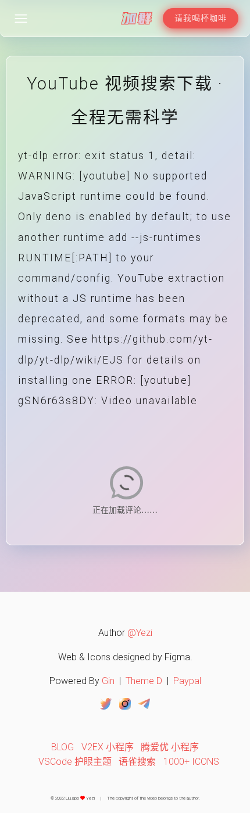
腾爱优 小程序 (170, 747)
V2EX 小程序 (107, 747)
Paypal (187, 680)
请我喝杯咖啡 (200, 18)
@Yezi (139, 632)
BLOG (62, 747)
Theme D (144, 680)
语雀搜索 (137, 761)
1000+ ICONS (191, 761)
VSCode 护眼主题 (75, 761)
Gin (108, 680)
